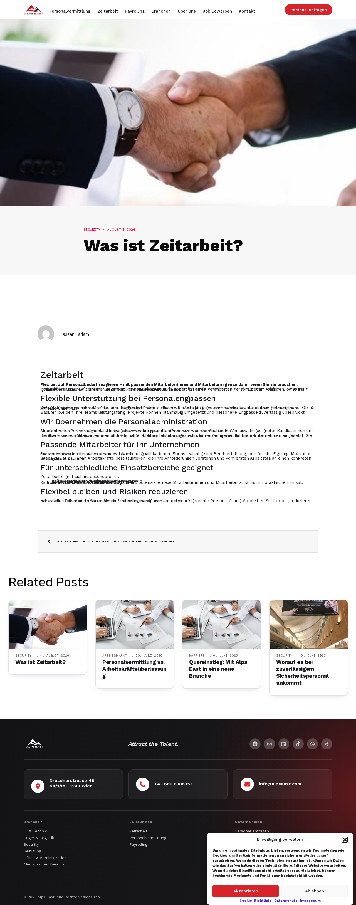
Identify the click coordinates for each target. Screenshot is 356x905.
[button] (345, 839)
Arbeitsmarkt (114, 655)
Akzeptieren (245, 891)
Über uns (187, 11)
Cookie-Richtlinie (255, 900)
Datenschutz (285, 900)
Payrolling (135, 11)
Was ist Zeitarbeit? (40, 662)
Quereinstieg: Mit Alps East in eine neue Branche (218, 669)
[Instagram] (269, 743)
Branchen (161, 11)
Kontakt (247, 11)
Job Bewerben (217, 11)
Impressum (310, 900)
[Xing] (326, 743)
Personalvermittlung (69, 11)
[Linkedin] (284, 743)
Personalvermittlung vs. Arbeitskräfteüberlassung (134, 669)
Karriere (197, 655)
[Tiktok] (298, 743)
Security (23, 655)
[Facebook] (255, 743)
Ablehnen (314, 891)
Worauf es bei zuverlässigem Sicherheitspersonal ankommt (302, 672)
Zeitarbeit (107, 11)
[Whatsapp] (312, 743)
